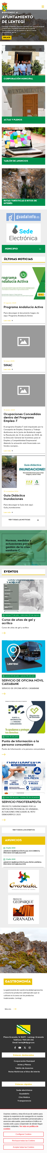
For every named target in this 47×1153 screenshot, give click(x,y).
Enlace (6, 37)
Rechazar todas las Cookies (23, 1141)
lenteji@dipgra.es (26, 1043)
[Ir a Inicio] (4, 6)
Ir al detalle (23, 283)
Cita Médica (24, 1097)
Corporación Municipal (24, 1061)
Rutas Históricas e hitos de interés (24, 1072)
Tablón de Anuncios (24, 1068)
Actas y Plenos (24, 1065)
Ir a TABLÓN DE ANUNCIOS (23, 146)
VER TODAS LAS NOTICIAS (19, 520)
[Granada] (23, 881)
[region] (23, 1131)
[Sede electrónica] (23, 232)
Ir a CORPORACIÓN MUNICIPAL (23, 64)
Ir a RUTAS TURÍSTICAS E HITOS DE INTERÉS (23, 187)
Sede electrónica (24, 1090)
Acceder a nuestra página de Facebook (15, 1048)
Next (42, 25)
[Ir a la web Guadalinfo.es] (23, 217)
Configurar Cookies (23, 1134)
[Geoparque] (23, 909)
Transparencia (24, 1101)
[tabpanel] (23, 25)
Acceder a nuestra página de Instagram (30, 1048)
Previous (5, 25)
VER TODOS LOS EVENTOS (23, 830)
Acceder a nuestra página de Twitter (25, 1048)
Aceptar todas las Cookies (23, 1147)
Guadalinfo (24, 1094)
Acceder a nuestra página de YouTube (20, 1048)
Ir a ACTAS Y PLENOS (23, 105)
